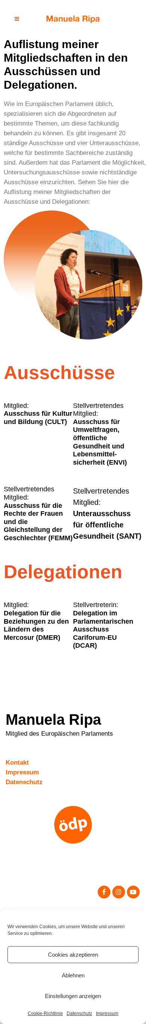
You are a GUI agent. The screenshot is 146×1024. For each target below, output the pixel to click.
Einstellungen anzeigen (73, 996)
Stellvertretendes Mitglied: (100, 434)
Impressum (107, 1013)
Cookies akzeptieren (73, 954)
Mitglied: (38, 414)
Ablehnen (73, 975)
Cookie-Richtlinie (45, 1013)
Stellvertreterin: (103, 625)
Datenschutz (79, 1013)
